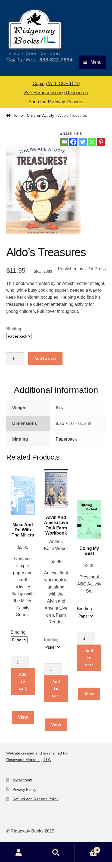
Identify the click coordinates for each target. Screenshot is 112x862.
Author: (56, 541)
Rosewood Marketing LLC (28, 759)
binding (13, 329)
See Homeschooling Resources (56, 92)
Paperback (66, 439)
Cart (86, 848)
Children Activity (40, 115)
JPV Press (95, 268)
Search (55, 853)
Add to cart (45, 358)
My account (22, 780)
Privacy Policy (24, 789)
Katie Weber (56, 548)
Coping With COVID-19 (56, 83)
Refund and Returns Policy (35, 799)
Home (18, 115)
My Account (18, 853)
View (23, 717)
